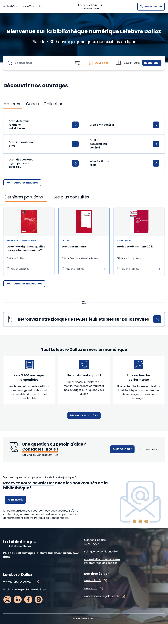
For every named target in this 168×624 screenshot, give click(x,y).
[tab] (98, 63)
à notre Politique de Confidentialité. (46, 518)
